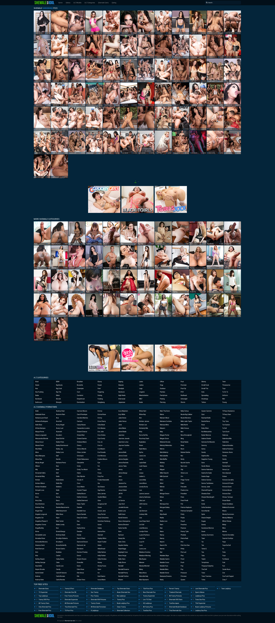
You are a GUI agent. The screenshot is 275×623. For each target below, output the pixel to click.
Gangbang (101, 402)
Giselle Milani (102, 497)
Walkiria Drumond (228, 507)
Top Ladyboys (43, 596)
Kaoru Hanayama (124, 521)
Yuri (223, 566)
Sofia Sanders (206, 507)
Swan (203, 531)
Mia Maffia (163, 459)
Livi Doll (141, 524)
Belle (57, 490)
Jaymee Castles (123, 445)
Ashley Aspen (40, 559)
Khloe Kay (142, 414)
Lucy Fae (142, 538)
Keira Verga (122, 555)
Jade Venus (122, 421)
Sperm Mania (199, 592)
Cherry (79, 445)
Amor (37, 493)
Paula (183, 518)
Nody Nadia (184, 442)
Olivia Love (184, 473)
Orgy (161, 385)
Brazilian (80, 381)
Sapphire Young (206, 459)
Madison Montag (145, 555)
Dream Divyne (81, 559)
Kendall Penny (123, 573)
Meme (162, 449)
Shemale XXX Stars (175, 599)
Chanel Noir (81, 435)
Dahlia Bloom (81, 493)
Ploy (182, 555)
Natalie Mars (164, 569)
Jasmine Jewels (123, 438)
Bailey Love (60, 452)
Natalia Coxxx (164, 562)
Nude (141, 402)
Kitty (140, 431)
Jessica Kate (122, 487)
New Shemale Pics (149, 592)
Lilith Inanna (143, 504)
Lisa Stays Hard (144, 521)
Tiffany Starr (226, 414)
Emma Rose (102, 414)
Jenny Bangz (122, 473)
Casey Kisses (81, 425)
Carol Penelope (82, 414)
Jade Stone (122, 418)
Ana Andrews (40, 504)
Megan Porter (164, 435)
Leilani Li (142, 476)
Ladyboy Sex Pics (201, 610)
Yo (223, 549)
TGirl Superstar (200, 603)
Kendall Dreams (123, 569)
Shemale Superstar (71, 599)
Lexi (140, 490)
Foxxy (100, 473)
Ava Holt (59, 421)
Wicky (224, 524)
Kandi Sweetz (123, 518)
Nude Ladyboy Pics (123, 603)
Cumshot (80, 395)
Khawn (120, 580)
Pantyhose (163, 395)
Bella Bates (60, 480)
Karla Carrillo (122, 528)
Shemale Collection (123, 610)
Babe (37, 395)
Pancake (184, 487)
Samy (203, 449)
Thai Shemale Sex (175, 610)
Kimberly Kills (143, 428)
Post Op (183, 388)
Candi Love (59, 566)
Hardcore (121, 392)
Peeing (162, 399)
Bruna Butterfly (61, 545)
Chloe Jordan (81, 452)
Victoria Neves (227, 490)
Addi (36, 411)
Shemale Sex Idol (70, 620)
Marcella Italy (143, 576)
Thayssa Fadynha (207, 566)
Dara (78, 524)
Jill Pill (120, 493)
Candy (58, 569)
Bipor (58, 518)
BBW (57, 381)
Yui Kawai (225, 559)
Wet (223, 399)
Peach (183, 521)
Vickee (224, 476)
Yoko (224, 552)
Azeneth (59, 431)
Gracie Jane (102, 511)
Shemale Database (97, 588)
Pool (182, 381)
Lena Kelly (142, 480)
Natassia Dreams (166, 576)
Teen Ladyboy (226, 588)
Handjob (121, 388)
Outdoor (163, 388)
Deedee (79, 531)
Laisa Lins (142, 456)
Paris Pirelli (184, 500)
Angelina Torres (40, 524)
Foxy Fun (101, 476)
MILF (140, 399)
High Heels (121, 395)
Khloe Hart (142, 411)
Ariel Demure (39, 549)
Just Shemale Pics (201, 588)
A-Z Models (77, 3)
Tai (202, 542)
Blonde (58, 399)
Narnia (162, 549)
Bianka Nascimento (62, 507)
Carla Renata (60, 580)
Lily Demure (143, 511)
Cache (58, 555)
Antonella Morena (41, 542)
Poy (182, 569)
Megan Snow (164, 438)
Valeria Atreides (227, 445)
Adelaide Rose (40, 414)
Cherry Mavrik (81, 449)
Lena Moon (143, 483)
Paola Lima (184, 490)
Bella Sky (59, 483)
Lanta (141, 459)
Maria (162, 414)
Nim (182, 431)
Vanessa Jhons (227, 452)
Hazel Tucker (102, 542)
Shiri (202, 500)
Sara (203, 462)
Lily (140, 507)
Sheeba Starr (205, 493)
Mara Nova (143, 573)
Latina (141, 385)
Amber (37, 480)
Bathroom (38, 402)
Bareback (38, 399)
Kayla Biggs (122, 549)
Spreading (204, 395)
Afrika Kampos (40, 428)
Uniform (225, 395)
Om (182, 476)
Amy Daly (38, 500)
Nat (161, 552)
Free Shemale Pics (45, 610)
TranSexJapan (174, 603)
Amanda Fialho (40, 473)
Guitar (100, 524)
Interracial (121, 399)
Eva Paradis (102, 452)
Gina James (102, 493)
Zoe (223, 573)
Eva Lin (100, 445)
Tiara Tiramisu (206, 576)
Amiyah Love (39, 490)
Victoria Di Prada (227, 483)
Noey (182, 445)
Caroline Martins (82, 418)
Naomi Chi (163, 545)
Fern (99, 469)
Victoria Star (226, 493)
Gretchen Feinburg (104, 521)
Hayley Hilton (102, 538)
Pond (182, 559)
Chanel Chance (82, 431)
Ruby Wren (205, 428)
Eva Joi (100, 442)
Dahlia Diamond (82, 500)
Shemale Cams (103, 3)
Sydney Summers (207, 535)
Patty (182, 514)
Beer (57, 469)
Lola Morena (143, 528)
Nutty (182, 459)
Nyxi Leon (184, 466)
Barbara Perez (61, 462)
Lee (140, 469)
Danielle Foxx (81, 511)
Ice (99, 573)
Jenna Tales (122, 466)
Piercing (162, 402)
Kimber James (144, 421)
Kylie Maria (143, 449)
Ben (57, 493)
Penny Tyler (185, 531)
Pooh (182, 562)
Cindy (79, 466)
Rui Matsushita (206, 431)
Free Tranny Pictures (72, 596)
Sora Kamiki (205, 511)
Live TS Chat (147, 599)
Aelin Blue (38, 425)
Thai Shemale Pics (71, 607)
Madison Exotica (144, 552)
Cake (58, 562)
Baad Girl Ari (60, 438)
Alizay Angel (39, 462)
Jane (120, 425)
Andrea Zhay (39, 507)
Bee (57, 466)
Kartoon (121, 535)
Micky (162, 466)
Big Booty (59, 385)
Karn (119, 531)
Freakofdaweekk (103, 480)
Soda (203, 504)
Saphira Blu (205, 456)
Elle (78, 576)
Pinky (182, 549)
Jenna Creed (122, 456)
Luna (141, 545)
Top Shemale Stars (123, 588)
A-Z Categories (90, 3)
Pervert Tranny (174, 588)
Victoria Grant (226, 487)
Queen (183, 580)
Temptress (205, 562)
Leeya (141, 473)
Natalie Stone (164, 573)
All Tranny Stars (44, 603)
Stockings (204, 399)
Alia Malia (38, 449)
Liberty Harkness (144, 497)
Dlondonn (80, 549)
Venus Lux (225, 469)
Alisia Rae (38, 459)
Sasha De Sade (206, 473)
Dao (78, 521)
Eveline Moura (102, 459)
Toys (223, 388)
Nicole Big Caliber (186, 414)
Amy (37, 497)
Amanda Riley (40, 476)
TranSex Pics (147, 610)
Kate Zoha (121, 542)
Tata (203, 555)
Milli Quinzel (164, 476)
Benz (58, 500)
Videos (68, 3)
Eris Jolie (101, 431)
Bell (57, 473)
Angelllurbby (39, 528)
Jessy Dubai (122, 490)
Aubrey (37, 576)
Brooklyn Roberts (62, 538)
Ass (36, 388)
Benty (58, 497)
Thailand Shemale (175, 592)
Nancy (162, 535)
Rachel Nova (205, 421)
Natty (162, 580)
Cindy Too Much (82, 469)
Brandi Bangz (60, 531)
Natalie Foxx (164, 566)
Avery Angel (60, 425)
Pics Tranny (95, 596)
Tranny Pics (121, 599)
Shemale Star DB (70, 592)
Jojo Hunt (121, 504)
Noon (182, 449)
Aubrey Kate (39, 580)
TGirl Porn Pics (148, 588)
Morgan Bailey (165, 507)
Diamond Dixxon (82, 542)
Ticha (203, 580)
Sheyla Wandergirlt (207, 497)
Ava (57, 418)
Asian (37, 385)
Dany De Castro (82, 518)
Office (162, 381)
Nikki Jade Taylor (186, 421)
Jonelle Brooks (123, 507)
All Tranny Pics (148, 607)
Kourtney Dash (144, 438)
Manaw (141, 562)
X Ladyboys (95, 610)
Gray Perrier (102, 514)
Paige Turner (185, 480)
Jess (120, 476)
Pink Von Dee (185, 545)
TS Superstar (43, 592)
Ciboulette (80, 462)
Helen (100, 545)
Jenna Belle (122, 452)
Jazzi (120, 449)
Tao (202, 552)
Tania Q (204, 549)
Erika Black (101, 425)
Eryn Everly (101, 438)
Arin (36, 552)
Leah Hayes (143, 466)
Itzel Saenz (101, 576)
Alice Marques (40, 456)
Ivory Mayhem (123, 411)
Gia (99, 483)
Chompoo (80, 456)
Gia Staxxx (101, 487)
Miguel (162, 469)
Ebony (100, 381)
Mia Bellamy (164, 452)
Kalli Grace (121, 514)
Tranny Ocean (95, 603)
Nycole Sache (185, 462)
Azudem (59, 435)
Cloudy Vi (80, 480)
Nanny (162, 538)
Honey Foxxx (102, 566)
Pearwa (183, 528)
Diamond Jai (81, 545)
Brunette (80, 385)
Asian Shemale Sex (123, 592)
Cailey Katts (60, 559)
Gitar (99, 500)
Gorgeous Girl (102, 504)
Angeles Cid (39, 518)
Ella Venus (80, 573)
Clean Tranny (121, 607)
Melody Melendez (166, 445)
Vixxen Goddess (227, 504)
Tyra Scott (225, 431)
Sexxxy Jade (205, 487)
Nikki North (184, 425)
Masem (162, 428)
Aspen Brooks (40, 569)
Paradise (184, 493)
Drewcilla (80, 562)
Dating (114, 3)
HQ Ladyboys (147, 603)
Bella (57, 476)
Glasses (121, 385)
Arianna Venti (40, 545)
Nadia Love (163, 521)
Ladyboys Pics (200, 596)
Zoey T (224, 580)
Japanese (121, 402)
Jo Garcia (121, 500)
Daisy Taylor (81, 504)
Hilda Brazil (101, 549)
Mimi (161, 480)
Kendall (120, 566)
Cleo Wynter (81, 476)
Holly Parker (102, 555)
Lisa (140, 518)
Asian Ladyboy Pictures (203, 607)
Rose (203, 425)
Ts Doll (224, 428)
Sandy (203, 452)
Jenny (120, 469)
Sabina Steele (206, 438)
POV (182, 392)
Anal (36, 381)
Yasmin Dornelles (228, 535)
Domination (81, 402)
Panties (162, 392)
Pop (182, 566)
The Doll (204, 569)
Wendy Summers (228, 514)
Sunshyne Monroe (207, 528)
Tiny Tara (225, 421)
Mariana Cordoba (166, 421)
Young (224, 402)
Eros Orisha (101, 435)
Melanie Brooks (165, 442)
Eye (99, 462)
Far (99, 466)
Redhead (184, 395)
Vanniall (225, 462)
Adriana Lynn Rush (41, 418)
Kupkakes (142, 442)
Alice (37, 452)
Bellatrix (59, 487)
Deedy (79, 535)
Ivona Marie (101, 580)
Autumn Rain (60, 414)
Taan (203, 538)
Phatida (183, 535)
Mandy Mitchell (144, 566)
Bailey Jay (59, 449)
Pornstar (184, 385)
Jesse (120, 480)
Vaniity (224, 456)
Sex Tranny (94, 592)
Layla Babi (142, 462)
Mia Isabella (164, 456)
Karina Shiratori (123, 524)
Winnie (224, 531)
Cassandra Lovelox (83, 428)
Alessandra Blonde (41, 438)
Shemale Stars (44, 588)
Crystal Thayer (82, 490)
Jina (119, 497)
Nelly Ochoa (185, 411)
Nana (161, 531)
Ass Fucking (39, 392)
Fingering (101, 392)
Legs (140, 388)
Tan (202, 545)
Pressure (184, 573)
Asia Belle (38, 566)
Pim (182, 542)
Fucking (100, 399)
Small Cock (205, 385)
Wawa (224, 511)
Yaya (224, 542)
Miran (162, 497)
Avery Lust (59, 428)
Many (141, 569)
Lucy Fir (141, 542)
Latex (141, 381)
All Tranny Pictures (175, 596)
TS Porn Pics (69, 610)
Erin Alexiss (101, 428)
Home (60, 3)
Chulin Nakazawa (83, 459)
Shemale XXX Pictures (98, 599)
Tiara (203, 573)
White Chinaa (226, 521)
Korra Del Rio (143, 435)
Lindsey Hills (143, 514)
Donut (79, 555)
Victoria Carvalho (228, 480)
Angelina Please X (41, 521)
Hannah (100, 535)
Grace (100, 507)
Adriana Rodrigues (41, 421)
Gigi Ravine (101, 490)
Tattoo (203, 402)
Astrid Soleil (39, 573)
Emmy (100, 418)
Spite (203, 514)
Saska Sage (205, 476)
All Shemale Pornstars (98, 607)
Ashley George (40, 562)
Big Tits (58, 392)
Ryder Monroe (206, 435)
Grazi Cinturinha (103, 518)
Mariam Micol (164, 418)
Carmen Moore (82, 411)
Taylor (203, 559)
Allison (37, 466)
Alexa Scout (39, 442)
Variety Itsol (226, 466)
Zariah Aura (226, 569)
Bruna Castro (60, 549)
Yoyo (224, 555)
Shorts (183, 402)
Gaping (120, 381)
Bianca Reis (60, 504)
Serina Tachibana (207, 483)
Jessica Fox (122, 483)
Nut (182, 456)
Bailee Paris (60, 442)
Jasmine (121, 435)
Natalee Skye (164, 555)
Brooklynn (59, 542)
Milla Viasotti (164, 473)
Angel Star (39, 511)
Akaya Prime (39, 431)
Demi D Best (81, 538)
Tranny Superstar (149, 596)
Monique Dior (164, 504)
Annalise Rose (40, 538)
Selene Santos (206, 480)
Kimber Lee (143, 425)
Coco (78, 483)
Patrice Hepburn (186, 507)
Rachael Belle (206, 418)
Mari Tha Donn (165, 411)
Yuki (223, 562)
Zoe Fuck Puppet (228, 576)
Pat (182, 504)
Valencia (225, 435)
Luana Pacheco (144, 535)
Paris (182, 497)
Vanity (224, 459)
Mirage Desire (164, 493)
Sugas (203, 521)
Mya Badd (163, 514)
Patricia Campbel (186, 511)
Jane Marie (122, 428)
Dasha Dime (81, 528)
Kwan (141, 445)
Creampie (80, 388)
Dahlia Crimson (82, 497)
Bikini (58, 395)
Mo (161, 500)
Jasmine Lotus (123, 442)
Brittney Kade (60, 535)
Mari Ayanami (144, 580)
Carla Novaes (60, 576)
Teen (224, 381)
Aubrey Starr (60, 411)
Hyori (99, 569)
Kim (140, 418)
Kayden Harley (123, 545)
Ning (182, 438)
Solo (202, 392)
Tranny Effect (69, 588)
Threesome (226, 385)
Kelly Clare (121, 559)
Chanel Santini (82, 438)
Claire (79, 473)
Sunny (203, 524)
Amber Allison (40, 483)
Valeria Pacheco (227, 449)
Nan (161, 528)
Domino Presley (82, 552)
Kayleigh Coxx (123, 552)
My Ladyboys (121, 596)
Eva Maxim (101, 449)
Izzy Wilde (121, 414)
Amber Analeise (40, 487)
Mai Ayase (142, 559)
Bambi (58, 459)
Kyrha (141, 452)
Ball (57, 456)
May (161, 431)
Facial (100, 385)
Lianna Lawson (144, 493)
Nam (161, 524)
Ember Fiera (81, 580)
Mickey (162, 462)
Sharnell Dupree (206, 490)
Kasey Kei (121, 538)
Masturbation (143, 395)
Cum (78, 392)
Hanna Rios (101, 531)
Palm (182, 483)
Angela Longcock (41, 514)
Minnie (162, 487)
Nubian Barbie (185, 452)
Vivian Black (226, 500)
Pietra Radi (184, 538)
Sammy (204, 445)
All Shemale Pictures (72, 603)
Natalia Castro (165, 559)
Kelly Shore (122, 562)
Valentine (225, 442)
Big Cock (59, 388)
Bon (57, 528)
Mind (161, 483)
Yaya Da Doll (226, 545)
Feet (99, 388)
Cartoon (79, 421)
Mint (161, 490)
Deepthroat (81, 399)
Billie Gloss (59, 514)
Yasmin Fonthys (227, 538)
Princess (183, 576)
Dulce (79, 566)
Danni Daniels (81, 514)
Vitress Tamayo (227, 497)
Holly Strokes (102, 559)
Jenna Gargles (123, 459)
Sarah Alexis (205, 466)
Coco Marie (81, 487)
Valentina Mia (226, 438)
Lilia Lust (142, 500)
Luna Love (142, 549)
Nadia (162, 518)
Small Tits (204, 388)
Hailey (100, 528)
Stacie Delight (206, 518)
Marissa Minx (164, 425)
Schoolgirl (184, 399)
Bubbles (59, 552)
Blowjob (58, 402)
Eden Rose (80, 569)
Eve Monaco (102, 456)
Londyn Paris (143, 531)
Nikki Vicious (185, 428)
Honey (100, 562)
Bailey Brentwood (62, 445)
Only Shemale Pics (45, 607)
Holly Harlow (102, 552)
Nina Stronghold (186, 435)
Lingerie (142, 392)
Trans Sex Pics (200, 599)
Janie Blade (122, 431)
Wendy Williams (227, 518)
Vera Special (226, 473)
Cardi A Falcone (61, 573)
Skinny (203, 381)
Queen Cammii (206, 411)
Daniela (79, 507)
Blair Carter (60, 521)
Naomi (162, 542)
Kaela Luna (122, 511)
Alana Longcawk (41, 435)
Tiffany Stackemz (228, 411)
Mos (161, 511)
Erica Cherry (102, 421)
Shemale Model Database (178, 607)
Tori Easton (226, 425)
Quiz (203, 414)
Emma (100, 411)
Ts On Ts (225, 392)
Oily (182, 469)
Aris (36, 555)
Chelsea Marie (82, 442)
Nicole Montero (186, 418)
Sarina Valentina (207, 469)
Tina (223, 418)
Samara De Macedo (208, 442)
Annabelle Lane (40, 535)
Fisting (100, 395)
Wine (224, 528)
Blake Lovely (60, 524)
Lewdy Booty (143, 487)
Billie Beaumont (61, 511)
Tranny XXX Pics (44, 599)
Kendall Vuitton (123, 576)
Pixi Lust (183, 552)
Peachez (184, 524)
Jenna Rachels (123, 462)
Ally (36, 469)
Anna (37, 531)
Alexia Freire (39, 445)
